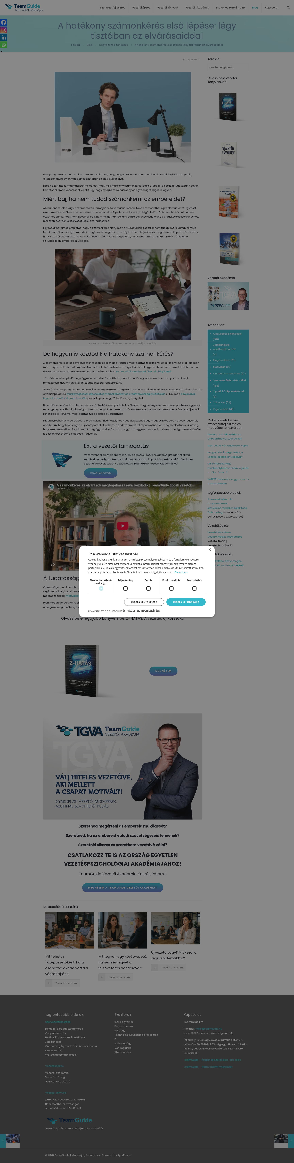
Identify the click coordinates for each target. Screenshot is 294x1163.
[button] (141, 610)
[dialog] (147, 581)
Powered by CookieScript (105, 611)
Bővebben (181, 572)
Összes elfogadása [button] (186, 602)
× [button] (209, 549)
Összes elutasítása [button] (144, 602)
